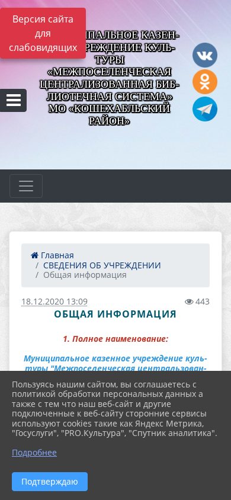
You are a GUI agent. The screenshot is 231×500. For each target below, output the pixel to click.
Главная (56, 255)
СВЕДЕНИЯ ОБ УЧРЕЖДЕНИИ (102, 265)
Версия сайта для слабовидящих (43, 33)
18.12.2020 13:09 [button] (54, 301)
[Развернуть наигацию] (26, 186)
